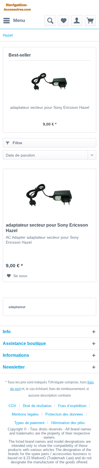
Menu (19, 20)
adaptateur (17, 307)
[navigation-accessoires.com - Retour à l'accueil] (17, 7)
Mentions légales (25, 414)
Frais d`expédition (72, 406)
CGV (12, 406)
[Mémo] (63, 20)
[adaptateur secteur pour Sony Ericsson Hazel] (49, 82)
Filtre (17, 143)
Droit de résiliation (37, 406)
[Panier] (90, 20)
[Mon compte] (76, 20)
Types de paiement (29, 423)
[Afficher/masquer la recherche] (49, 20)
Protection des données (64, 414)
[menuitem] (14, 20)
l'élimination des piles (68, 423)
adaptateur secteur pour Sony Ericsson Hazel (49, 107)
